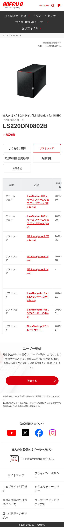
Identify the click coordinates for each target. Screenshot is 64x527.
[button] (32, 380)
